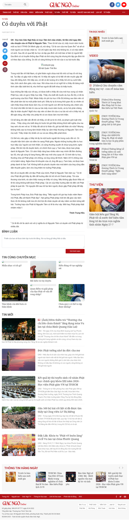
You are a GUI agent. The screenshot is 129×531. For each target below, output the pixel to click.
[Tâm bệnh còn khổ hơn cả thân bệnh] (15, 292)
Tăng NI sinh (121, 504)
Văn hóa (24, 12)
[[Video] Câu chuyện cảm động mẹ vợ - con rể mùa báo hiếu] (107, 71)
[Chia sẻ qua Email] (5, 63)
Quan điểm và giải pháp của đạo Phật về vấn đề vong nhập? (41, 291)
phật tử (112, 504)
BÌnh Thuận (101, 508)
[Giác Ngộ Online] (39, 503)
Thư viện (96, 184)
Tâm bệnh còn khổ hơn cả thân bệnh (14, 305)
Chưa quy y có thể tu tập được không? (70, 305)
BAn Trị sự (82, 504)
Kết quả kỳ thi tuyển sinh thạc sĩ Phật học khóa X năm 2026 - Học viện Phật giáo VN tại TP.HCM (109, 480)
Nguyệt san (16, 497)
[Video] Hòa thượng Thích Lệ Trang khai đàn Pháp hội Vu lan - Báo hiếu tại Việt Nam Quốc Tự (105, 105)
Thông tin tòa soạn (40, 497)
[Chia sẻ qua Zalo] (5, 57)
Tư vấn (57, 12)
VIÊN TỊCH (103, 504)
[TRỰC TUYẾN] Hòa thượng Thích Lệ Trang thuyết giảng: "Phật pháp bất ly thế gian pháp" (106, 122)
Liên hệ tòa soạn (55, 497)
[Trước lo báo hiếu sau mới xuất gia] (11, 477)
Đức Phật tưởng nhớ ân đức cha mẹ (59, 350)
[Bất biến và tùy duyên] (43, 269)
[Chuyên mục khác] (123, 12)
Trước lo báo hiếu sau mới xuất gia (112, 39)
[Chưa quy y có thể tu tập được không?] (72, 292)
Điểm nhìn (39, 12)
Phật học (48, 12)
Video (31, 12)
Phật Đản (82, 508)
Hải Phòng (91, 508)
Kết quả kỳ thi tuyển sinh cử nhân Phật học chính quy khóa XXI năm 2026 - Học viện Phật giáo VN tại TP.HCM (61, 381)
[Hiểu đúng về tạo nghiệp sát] (72, 262)
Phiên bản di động (70, 497)
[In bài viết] (5, 69)
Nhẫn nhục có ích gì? (12, 265)
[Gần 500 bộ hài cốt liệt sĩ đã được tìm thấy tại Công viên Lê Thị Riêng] (18, 418)
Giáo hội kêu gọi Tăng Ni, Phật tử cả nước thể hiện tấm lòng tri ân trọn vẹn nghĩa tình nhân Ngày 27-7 (106, 219)
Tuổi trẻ (65, 12)
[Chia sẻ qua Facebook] (5, 44)
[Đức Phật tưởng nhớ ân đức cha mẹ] (18, 360)
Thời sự (16, 12)
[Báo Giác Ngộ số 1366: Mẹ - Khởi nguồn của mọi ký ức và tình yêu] (71, 477)
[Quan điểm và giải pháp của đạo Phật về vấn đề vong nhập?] (43, 285)
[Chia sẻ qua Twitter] (5, 50)
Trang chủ (7, 12)
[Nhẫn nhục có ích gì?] (15, 262)
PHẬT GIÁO (92, 504)
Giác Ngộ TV (26, 497)
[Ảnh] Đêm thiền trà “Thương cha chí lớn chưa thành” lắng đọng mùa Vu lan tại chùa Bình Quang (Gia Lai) (61, 323)
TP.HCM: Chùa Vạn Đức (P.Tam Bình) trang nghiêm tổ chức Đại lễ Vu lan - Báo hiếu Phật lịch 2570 (49, 480)
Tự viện (73, 12)
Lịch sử (99, 12)
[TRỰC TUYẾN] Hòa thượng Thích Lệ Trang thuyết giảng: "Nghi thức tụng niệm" (113, 169)
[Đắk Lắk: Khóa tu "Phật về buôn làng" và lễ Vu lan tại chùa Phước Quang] (18, 445)
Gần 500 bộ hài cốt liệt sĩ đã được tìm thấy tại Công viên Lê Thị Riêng (60, 410)
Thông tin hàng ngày (21, 468)
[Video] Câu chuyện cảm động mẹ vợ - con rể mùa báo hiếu (106, 89)
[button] (120, 479)
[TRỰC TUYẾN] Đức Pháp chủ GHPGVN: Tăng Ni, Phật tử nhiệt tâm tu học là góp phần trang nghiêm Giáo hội (106, 138)
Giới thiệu (112, 508)
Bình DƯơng (121, 508)
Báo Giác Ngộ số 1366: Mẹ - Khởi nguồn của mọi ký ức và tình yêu (79, 479)
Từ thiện (107, 12)
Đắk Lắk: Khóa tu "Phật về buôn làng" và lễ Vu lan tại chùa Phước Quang (60, 437)
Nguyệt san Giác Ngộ (86, 12)
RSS (80, 497)
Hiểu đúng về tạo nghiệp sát (70, 267)
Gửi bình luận (75, 251)
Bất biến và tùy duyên (40, 280)
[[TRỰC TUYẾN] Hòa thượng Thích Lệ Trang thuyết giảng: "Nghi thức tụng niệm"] (94, 169)
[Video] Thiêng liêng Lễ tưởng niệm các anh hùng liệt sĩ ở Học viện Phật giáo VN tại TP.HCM (106, 154)
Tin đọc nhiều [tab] (97, 31)
